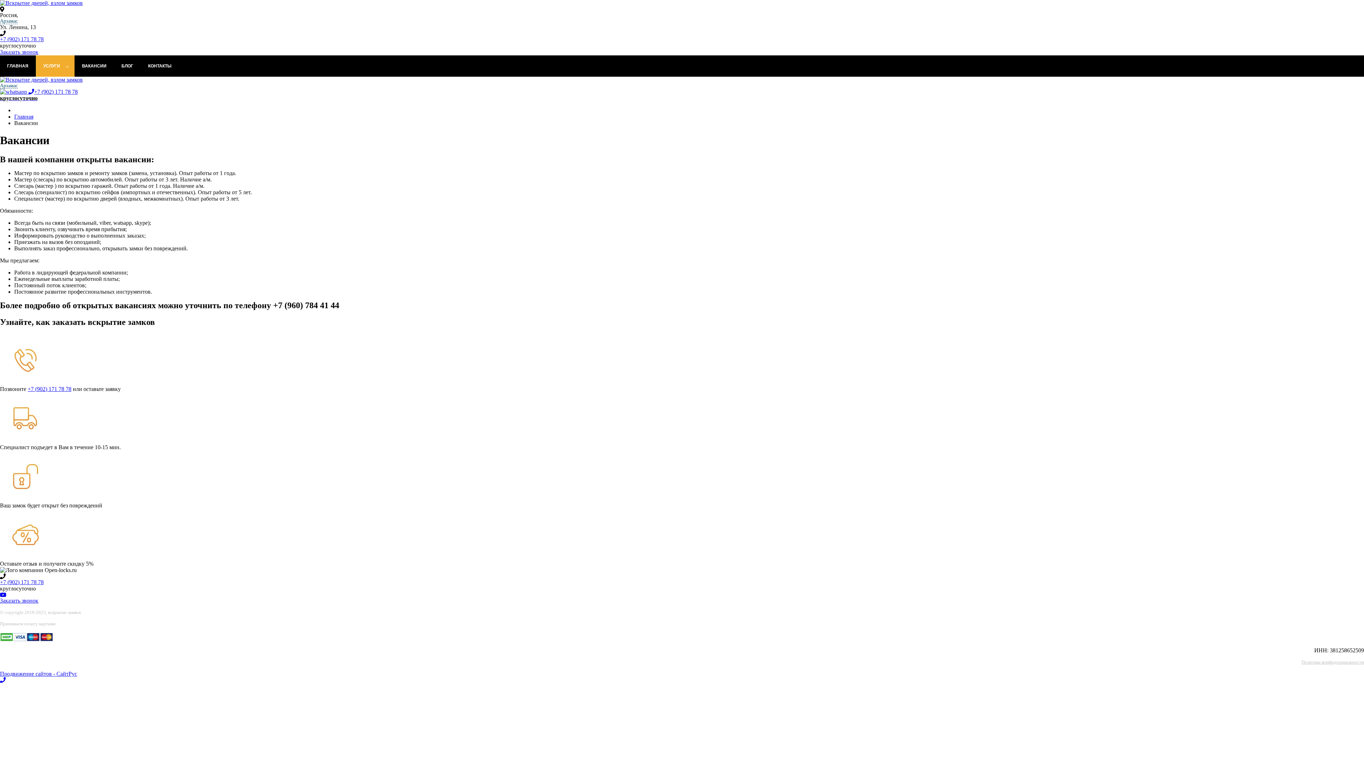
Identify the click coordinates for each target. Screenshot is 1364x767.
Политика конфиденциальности (1332, 662)
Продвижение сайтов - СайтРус (38, 674)
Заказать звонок (19, 52)
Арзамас (9, 21)
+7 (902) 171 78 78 (22, 39)
